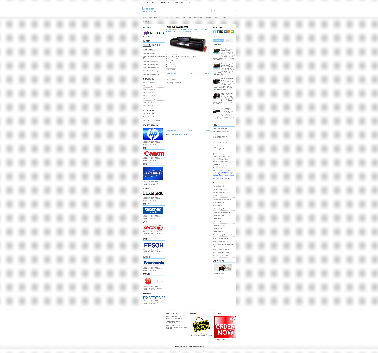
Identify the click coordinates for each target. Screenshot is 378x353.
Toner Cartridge (154, 17)
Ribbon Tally (146, 102)
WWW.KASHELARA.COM (173, 317)
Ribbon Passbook (148, 95)
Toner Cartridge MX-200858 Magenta (227, 49)
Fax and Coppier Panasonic (151, 120)
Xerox (216, 17)
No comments (202, 31)
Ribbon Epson (147, 92)
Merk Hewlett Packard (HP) (188, 29)
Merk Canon (177, 29)
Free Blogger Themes (195, 351)
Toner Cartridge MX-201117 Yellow (227, 94)
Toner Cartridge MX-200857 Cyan (227, 64)
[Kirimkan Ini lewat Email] (167, 69)
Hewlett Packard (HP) (195, 17)
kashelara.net (148, 8)
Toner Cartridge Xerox (149, 61)
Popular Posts (219, 40)
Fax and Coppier (181, 17)
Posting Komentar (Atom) (180, 134)
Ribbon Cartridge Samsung (150, 86)
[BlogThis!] (169, 69)
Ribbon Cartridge (168, 17)
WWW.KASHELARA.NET (173, 321)
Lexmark (146, 21)
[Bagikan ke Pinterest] (175, 69)
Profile (154, 2)
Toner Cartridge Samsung (150, 71)
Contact (162, 2)
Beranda (145, 2)
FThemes (172, 351)
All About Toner (170, 322)
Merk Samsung (217, 202)
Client (170, 2)
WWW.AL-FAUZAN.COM (173, 325)
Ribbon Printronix (148, 99)
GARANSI (189, 2)
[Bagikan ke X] (171, 69)
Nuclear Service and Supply (174, 318)
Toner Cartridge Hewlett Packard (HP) (154, 56)
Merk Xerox (216, 205)
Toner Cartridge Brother (149, 67)
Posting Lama (208, 73)
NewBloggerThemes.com (207, 351)
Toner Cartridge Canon (149, 64)
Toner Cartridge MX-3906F (177, 27)
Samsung (208, 17)
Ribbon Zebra (147, 105)
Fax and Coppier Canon (150, 117)
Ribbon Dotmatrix (148, 89)
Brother (224, 17)
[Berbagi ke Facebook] (173, 69)
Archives (228, 40)
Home (144, 17)
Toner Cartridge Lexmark (150, 74)
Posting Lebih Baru (171, 73)
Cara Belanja (179, 2)
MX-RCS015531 (225, 108)
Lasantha (186, 351)
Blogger (202, 346)
